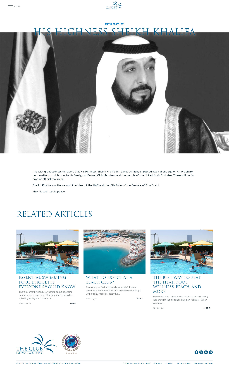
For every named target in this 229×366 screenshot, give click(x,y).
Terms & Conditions (203, 363)
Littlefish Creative (72, 363)
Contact (169, 363)
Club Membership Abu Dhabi (137, 363)
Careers (158, 363)
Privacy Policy (183, 363)
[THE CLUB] (114, 6)
